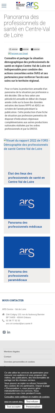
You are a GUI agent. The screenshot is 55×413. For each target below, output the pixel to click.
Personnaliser (33, 406)
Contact (7, 356)
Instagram (4, 332)
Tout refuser (32, 401)
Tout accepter (14, 406)
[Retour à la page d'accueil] (32, 5)
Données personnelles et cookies (19, 362)
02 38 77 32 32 (13, 320)
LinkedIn (9, 332)
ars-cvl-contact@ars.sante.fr (19, 323)
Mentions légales (12, 351)
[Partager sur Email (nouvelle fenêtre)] (18, 53)
